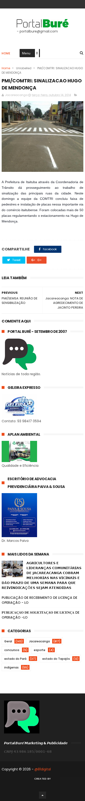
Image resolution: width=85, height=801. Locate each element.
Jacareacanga (39, 641)
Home (6, 53)
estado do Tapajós (56, 659)
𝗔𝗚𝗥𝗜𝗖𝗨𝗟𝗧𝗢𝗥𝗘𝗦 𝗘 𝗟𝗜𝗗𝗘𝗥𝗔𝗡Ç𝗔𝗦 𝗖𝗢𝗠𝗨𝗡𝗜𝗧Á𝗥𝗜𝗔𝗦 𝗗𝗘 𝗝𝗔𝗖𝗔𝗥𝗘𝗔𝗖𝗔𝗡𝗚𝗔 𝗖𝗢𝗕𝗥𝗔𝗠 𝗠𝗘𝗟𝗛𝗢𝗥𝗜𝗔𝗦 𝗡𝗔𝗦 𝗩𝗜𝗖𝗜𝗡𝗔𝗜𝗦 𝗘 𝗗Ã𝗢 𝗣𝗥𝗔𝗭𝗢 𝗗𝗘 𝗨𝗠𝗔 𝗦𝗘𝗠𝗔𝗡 (41, 575)
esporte (39, 650)
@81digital (42, 769)
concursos (11, 650)
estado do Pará (15, 659)
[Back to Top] (42, 795)
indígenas (11, 667)
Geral (8, 641)
